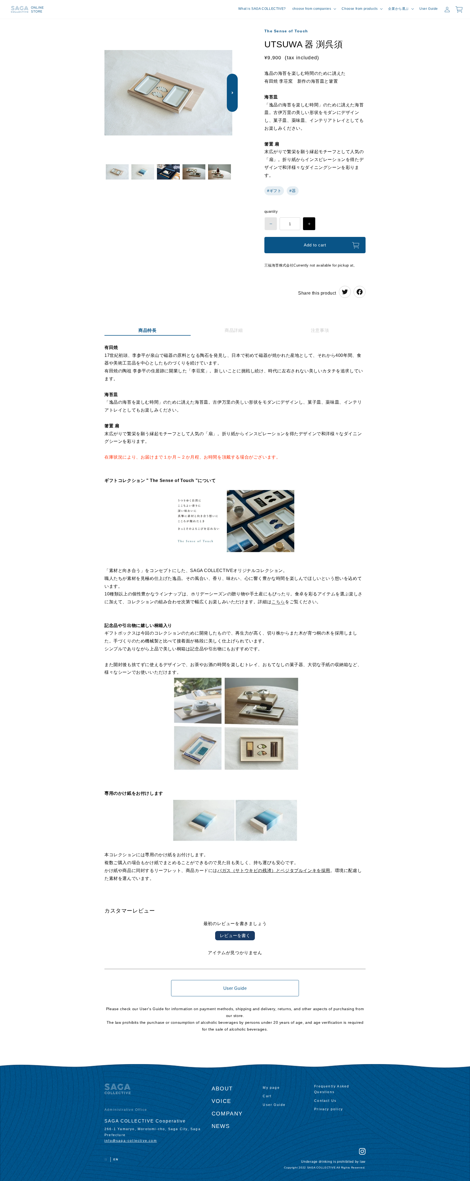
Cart (267, 1096)
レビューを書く (235, 935)
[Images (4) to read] (194, 172)
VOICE (221, 1101)
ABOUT (222, 1089)
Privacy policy (328, 1109)
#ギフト (274, 190)
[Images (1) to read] (117, 172)
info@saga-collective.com (130, 1141)
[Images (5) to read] (219, 172)
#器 (292, 190)
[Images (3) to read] (168, 172)
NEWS (221, 1126)
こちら (278, 601)
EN (115, 1159)
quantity (271, 211)
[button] (314, 9)
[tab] (147, 332)
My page (271, 1088)
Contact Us (325, 1101)
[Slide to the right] (232, 93)
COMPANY (227, 1114)
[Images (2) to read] (142, 172)
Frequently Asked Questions (331, 1089)
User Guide (235, 988)
